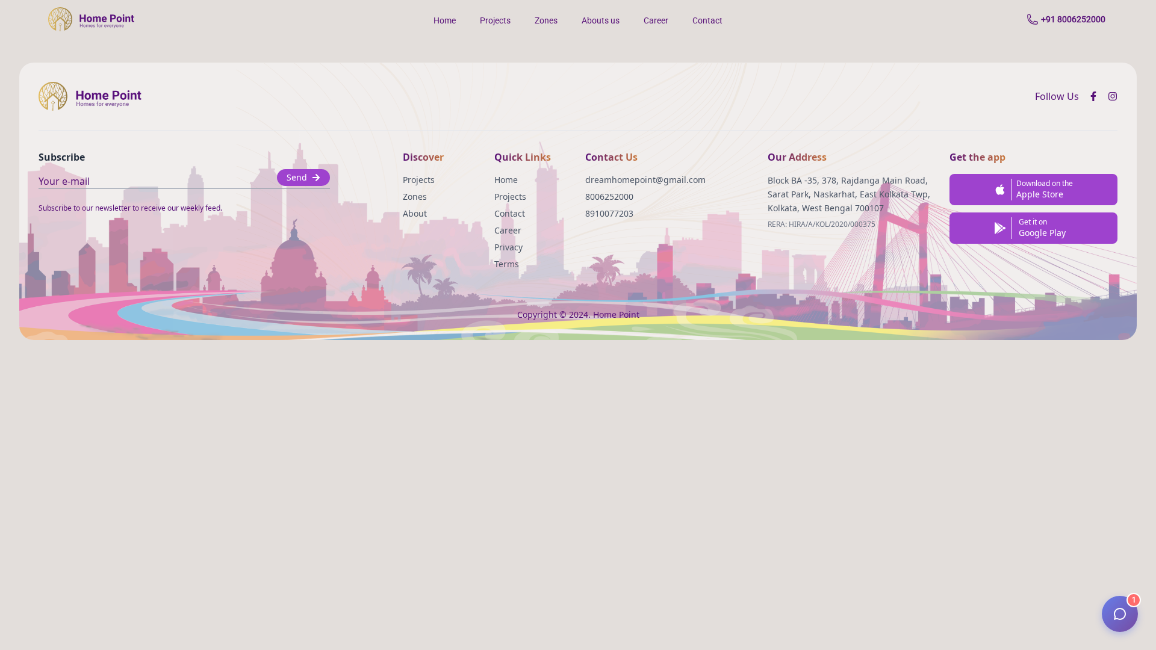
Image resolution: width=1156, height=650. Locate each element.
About (415, 213)
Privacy (508, 247)
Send (297, 177)
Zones (546, 20)
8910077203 (609, 213)
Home (445, 20)
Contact (707, 20)
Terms (506, 264)
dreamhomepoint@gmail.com (645, 179)
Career (656, 20)
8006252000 (609, 196)
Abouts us (601, 20)
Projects (495, 20)
